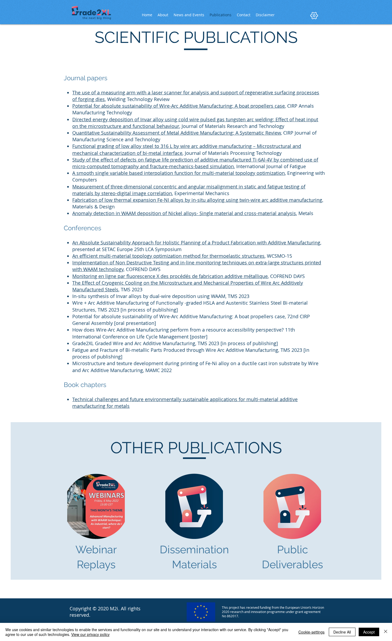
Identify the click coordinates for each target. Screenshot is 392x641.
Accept (369, 632)
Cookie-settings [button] (311, 632)
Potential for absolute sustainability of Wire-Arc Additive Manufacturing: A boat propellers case (178, 106)
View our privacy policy (90, 634)
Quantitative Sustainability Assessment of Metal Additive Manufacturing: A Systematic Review (176, 133)
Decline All (342, 632)
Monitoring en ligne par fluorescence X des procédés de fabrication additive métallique (170, 276)
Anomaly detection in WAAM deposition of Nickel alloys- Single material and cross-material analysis (184, 213)
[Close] (385, 632)
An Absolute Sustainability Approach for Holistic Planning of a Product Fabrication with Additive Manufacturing (196, 242)
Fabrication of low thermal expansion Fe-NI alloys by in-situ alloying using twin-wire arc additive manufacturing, (197, 200)
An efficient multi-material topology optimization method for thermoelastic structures (168, 256)
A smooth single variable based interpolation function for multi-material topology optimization (178, 173)
